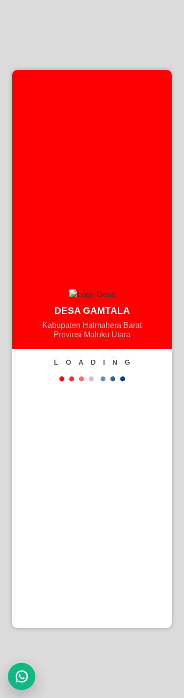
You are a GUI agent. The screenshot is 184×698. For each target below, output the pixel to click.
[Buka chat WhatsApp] (21, 676)
